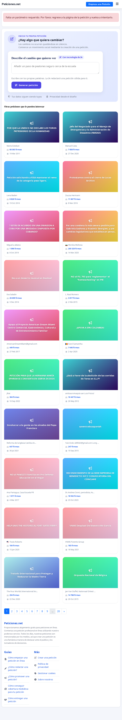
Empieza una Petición (99, 4)
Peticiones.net (11, 4)
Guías (8, 652)
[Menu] (117, 4)
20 (58, 611)
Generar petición (28, 85)
